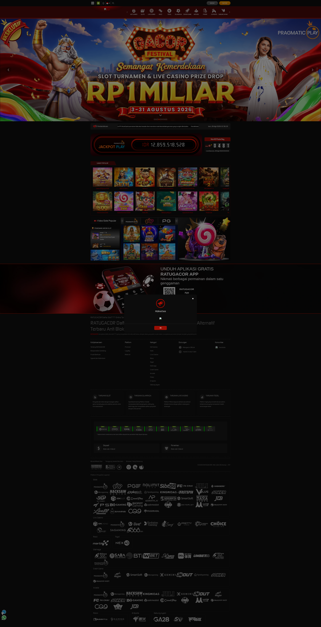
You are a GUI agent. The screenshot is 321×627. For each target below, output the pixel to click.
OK (161, 328)
